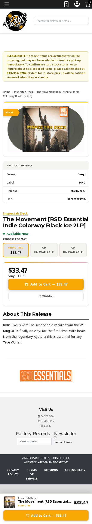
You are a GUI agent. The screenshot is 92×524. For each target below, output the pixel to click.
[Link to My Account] (77, 5)
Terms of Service (31, 474)
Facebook (47, 416)
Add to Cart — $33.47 (48, 284)
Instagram (47, 421)
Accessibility (75, 470)
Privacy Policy (13, 472)
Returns (51, 470)
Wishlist (47, 296)
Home (6, 92)
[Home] (15, 20)
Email (47, 426)
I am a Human (63, 442)
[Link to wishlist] (67, 5)
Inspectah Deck (23, 92)
